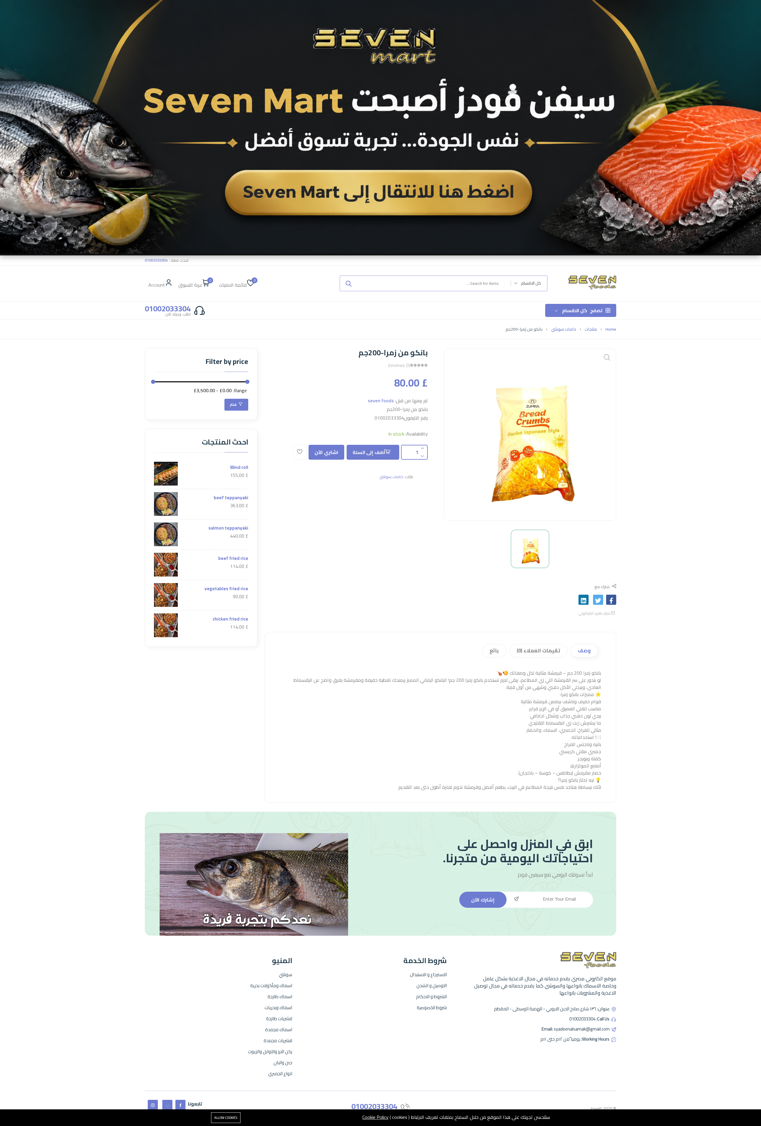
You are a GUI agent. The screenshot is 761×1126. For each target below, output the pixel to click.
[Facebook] (180, 1105)
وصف (584, 650)
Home (611, 329)
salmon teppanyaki (228, 528)
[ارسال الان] (348, 283)
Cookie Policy (375, 1117)
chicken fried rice (230, 619)
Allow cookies (225, 1118)
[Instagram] (153, 1105)
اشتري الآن (326, 452)
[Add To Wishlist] (299, 452)
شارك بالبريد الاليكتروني (594, 613)
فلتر (234, 404)
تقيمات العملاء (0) (538, 650)
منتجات (591, 329)
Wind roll (239, 467)
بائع (494, 650)
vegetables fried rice (226, 588)
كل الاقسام (582, 310)
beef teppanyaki (231, 497)
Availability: (416, 433)
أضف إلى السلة (369, 452)
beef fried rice (233, 558)
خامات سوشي (563, 329)
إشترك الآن (483, 899)
